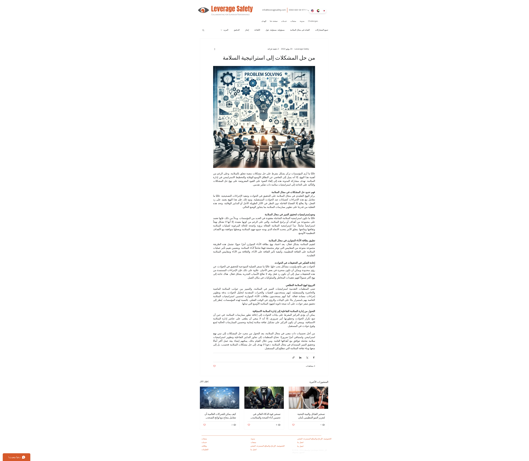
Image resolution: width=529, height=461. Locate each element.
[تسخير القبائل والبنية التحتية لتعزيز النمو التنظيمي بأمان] (308, 398)
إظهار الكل (204, 381)
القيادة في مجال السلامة (300, 30)
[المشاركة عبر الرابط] (293, 357)
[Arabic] (317, 10)
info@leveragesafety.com (274, 9)
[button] (203, 30)
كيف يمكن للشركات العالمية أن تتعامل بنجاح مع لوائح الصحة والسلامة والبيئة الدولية (220, 415)
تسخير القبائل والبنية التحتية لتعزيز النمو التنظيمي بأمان (311, 415)
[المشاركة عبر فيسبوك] (313, 357)
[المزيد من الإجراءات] (214, 49)
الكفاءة (257, 30)
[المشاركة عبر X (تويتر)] (307, 357)
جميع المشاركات (321, 30)
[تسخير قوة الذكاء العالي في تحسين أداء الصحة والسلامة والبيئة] (264, 398)
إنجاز (247, 30)
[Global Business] (219, 398)
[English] (312, 10)
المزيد (225, 30)
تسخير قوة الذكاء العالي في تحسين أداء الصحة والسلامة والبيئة (266, 415)
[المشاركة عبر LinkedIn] (300, 357)
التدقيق (237, 30)
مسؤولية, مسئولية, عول (275, 30)
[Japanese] (323, 10)
